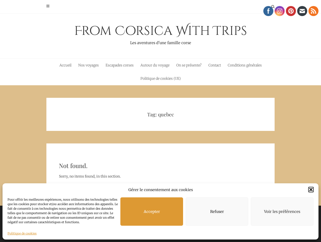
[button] (310, 189)
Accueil (65, 65)
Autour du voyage (155, 65)
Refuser (217, 211)
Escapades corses (120, 65)
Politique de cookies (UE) (160, 78)
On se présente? (189, 65)
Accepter (152, 211)
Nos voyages (88, 65)
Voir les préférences (282, 211)
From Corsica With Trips (160, 34)
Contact (214, 65)
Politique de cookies (22, 233)
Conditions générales (245, 65)
